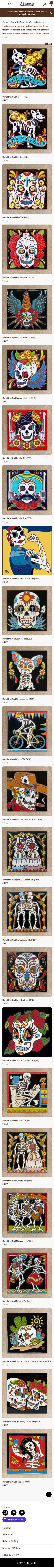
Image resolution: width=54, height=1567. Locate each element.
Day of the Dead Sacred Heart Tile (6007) (19, 338)
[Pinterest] (13, 1513)
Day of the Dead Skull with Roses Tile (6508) (20, 1060)
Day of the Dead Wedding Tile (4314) (17, 1181)
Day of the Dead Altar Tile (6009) (15, 217)
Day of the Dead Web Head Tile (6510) (18, 1000)
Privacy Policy (10, 1554)
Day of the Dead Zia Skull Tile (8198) (17, 639)
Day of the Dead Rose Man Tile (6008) (18, 277)
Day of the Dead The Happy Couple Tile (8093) (21, 1422)
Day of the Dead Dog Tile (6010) (15, 157)
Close (50, 12)
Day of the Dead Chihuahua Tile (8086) (18, 699)
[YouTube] (22, 1513)
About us (7, 1534)
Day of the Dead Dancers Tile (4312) (17, 1301)
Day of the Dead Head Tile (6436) (16, 1120)
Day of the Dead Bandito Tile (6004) (16, 518)
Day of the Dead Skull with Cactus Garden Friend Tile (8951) (26, 1361)
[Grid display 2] (50, 44)
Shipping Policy (11, 1547)
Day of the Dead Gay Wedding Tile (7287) (19, 940)
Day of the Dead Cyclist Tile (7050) (16, 759)
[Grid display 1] (46, 44)
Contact (6, 1527)
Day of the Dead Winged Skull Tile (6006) (19, 398)
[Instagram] (5, 1513)
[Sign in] (44, 4)
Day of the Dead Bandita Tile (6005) (16, 458)
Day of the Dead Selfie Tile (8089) (16, 1482)
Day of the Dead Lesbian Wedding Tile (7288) (20, 880)
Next (49, 1494)
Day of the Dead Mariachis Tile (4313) (17, 1241)
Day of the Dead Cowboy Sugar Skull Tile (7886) (22, 819)
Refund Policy (10, 1541)
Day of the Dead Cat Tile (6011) (15, 97)
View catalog (4, 4)
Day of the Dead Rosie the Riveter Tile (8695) (20, 579)
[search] (9, 4)
